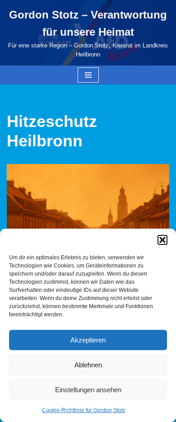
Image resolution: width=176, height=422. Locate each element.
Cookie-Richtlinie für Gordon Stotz (83, 410)
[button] (162, 239)
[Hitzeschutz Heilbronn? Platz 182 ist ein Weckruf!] (88, 218)
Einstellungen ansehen (88, 390)
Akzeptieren (88, 340)
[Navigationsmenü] (88, 75)
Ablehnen (88, 365)
